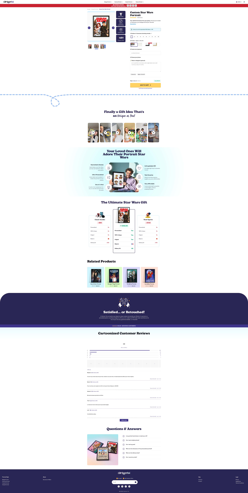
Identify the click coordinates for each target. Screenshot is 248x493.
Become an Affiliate (47, 479)
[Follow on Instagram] (122, 486)
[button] (91, 363)
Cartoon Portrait (118, 1)
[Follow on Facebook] (118, 486)
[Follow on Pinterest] (125, 486)
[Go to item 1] (90, 46)
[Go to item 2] (96, 46)
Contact (200, 481)
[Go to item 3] (103, 46)
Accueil (88, 9)
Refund (237, 479)
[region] (124, 363)
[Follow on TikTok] (129, 486)
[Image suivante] (113, 28)
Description (133, 24)
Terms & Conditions (240, 483)
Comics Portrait (128, 1)
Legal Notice (238, 481)
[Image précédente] (89, 28)
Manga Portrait (107, 1)
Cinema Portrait (139, 1)
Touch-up (200, 479)
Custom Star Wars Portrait (104, 9)
